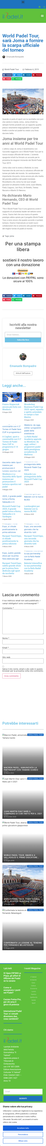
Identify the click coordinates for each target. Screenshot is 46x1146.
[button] (23, 2)
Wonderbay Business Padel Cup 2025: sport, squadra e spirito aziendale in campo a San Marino (33, 410)
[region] (23, 1124)
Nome (5, 638)
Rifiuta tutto (23, 1141)
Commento (8, 608)
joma (12, 236)
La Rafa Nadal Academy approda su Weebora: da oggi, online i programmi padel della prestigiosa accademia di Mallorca (32, 445)
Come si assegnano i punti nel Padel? (12, 990)
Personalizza (23, 1134)
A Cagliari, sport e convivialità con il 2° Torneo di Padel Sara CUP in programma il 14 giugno (11, 443)
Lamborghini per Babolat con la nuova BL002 (32, 509)
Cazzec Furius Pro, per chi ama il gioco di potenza (12, 1002)
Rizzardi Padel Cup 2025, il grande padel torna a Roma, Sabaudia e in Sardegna (11, 511)
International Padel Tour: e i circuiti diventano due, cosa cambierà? (13, 1015)
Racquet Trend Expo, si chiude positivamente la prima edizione (12, 540)
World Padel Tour (12, 69)
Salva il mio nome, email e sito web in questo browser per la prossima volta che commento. (23, 670)
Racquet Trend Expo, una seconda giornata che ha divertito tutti (33, 540)
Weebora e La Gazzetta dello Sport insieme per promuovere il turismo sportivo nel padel (12, 480)
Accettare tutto (23, 1128)
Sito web (6, 657)
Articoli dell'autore (23, 373)
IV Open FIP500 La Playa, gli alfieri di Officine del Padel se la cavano (12, 977)
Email (5, 648)
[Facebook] (39, 7)
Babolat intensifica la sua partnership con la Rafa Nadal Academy (33, 567)
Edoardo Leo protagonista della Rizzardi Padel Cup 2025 (33, 478)
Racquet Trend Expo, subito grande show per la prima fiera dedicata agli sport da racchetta (12, 568)
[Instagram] (44, 7)
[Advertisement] (23, 703)
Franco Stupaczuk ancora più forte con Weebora (11, 407)
